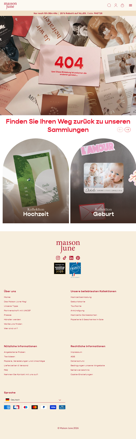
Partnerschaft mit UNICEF (17, 310)
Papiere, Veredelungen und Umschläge (24, 361)
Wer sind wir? (11, 328)
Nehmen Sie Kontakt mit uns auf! (21, 374)
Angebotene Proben (14, 352)
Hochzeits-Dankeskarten (84, 315)
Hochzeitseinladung (81, 297)
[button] (98, 13)
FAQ (6, 370)
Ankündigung (77, 310)
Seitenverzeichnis (80, 370)
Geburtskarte (78, 301)
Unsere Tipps (11, 306)
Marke (7, 297)
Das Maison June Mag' (15, 301)
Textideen (9, 356)
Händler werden (12, 319)
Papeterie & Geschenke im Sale (87, 319)
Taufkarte (76, 306)
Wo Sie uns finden (13, 324)
